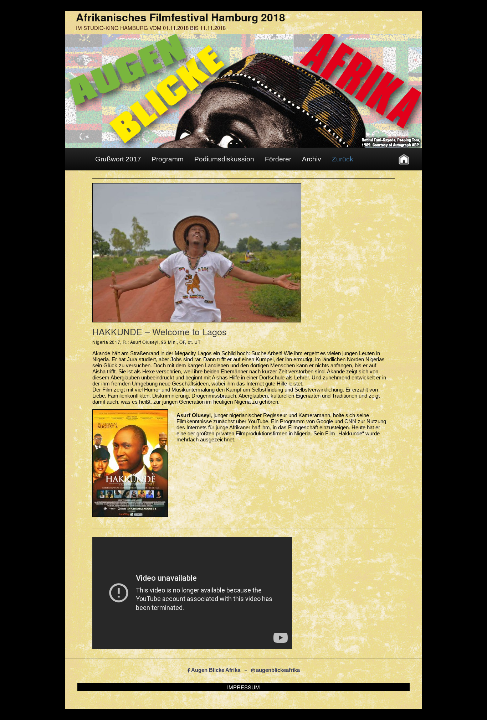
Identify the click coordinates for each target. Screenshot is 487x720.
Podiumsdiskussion (224, 159)
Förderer (278, 159)
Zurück (342, 159)
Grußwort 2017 (118, 159)
